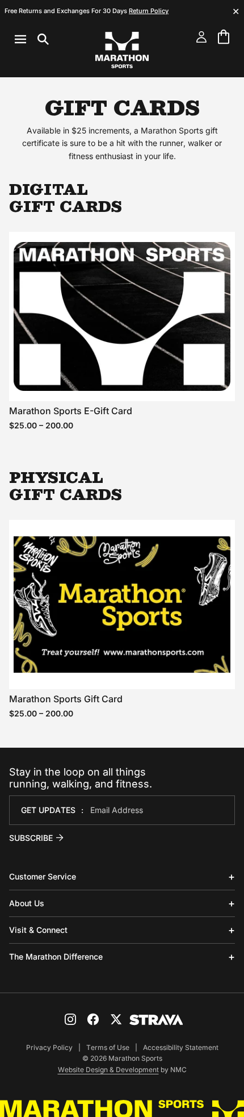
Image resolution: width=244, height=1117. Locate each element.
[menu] (31, 39)
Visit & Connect (38, 930)
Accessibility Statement (180, 1047)
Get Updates (48, 810)
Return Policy (149, 11)
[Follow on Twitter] (116, 1019)
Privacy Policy (49, 1047)
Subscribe (31, 838)
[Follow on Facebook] (93, 1019)
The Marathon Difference (56, 956)
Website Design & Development (108, 1069)
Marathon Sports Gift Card (66, 699)
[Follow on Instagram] (70, 1019)
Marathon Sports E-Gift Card (70, 410)
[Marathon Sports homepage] (122, 50)
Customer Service (42, 876)
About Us (26, 903)
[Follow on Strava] (156, 1020)
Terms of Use (107, 1047)
